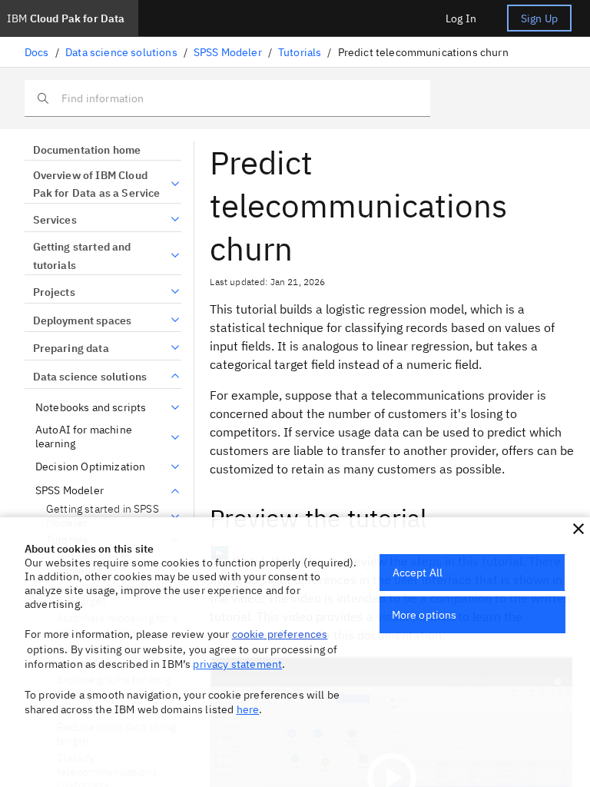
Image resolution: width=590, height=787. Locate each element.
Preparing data (71, 348)
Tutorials (299, 52)
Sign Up (539, 18)
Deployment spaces (82, 320)
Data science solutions (121, 52)
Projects (54, 292)
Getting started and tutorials (82, 256)
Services (55, 220)
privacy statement (237, 664)
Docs (37, 52)
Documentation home (87, 150)
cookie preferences (280, 634)
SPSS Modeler (228, 52)
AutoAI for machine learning (83, 436)
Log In (461, 18)
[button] (578, 528)
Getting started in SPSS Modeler (102, 516)
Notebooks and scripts (90, 407)
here (248, 709)
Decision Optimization (90, 466)
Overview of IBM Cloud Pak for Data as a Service (97, 184)
